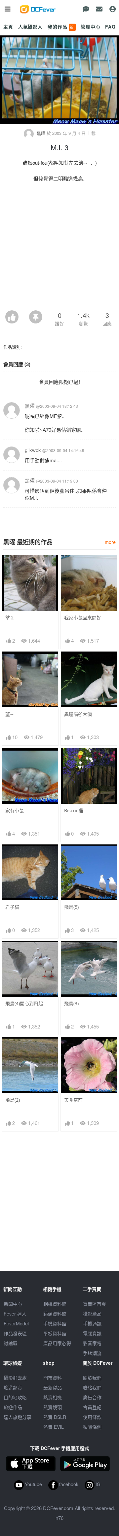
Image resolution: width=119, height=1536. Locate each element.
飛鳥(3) (71, 1003)
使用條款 (92, 1417)
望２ (10, 617)
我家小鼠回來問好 (82, 617)
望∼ (9, 714)
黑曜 (41, 133)
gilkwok (33, 449)
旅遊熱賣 (13, 1387)
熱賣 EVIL (53, 1426)
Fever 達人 (15, 1313)
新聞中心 (13, 1303)
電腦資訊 (92, 1333)
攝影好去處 (15, 1377)
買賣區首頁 (94, 1303)
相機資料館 (54, 1303)
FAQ (110, 26)
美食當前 (73, 1100)
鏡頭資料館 (54, 1313)
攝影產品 (92, 1313)
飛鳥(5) (71, 907)
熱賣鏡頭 (52, 1407)
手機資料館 (54, 1323)
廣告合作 (92, 1397)
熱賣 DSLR (54, 1417)
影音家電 (92, 1343)
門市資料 (52, 1377)
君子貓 (12, 907)
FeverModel (16, 1323)
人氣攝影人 (30, 26)
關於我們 (92, 1377)
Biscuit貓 (74, 810)
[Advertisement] (59, 248)
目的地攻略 (15, 1397)
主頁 (8, 26)
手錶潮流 (92, 1353)
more (110, 541)
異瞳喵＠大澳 (78, 714)
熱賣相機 (52, 1397)
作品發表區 (15, 1333)
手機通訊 (92, 1323)
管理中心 (90, 26)
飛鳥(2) (12, 1100)
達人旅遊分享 (17, 1417)
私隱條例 (92, 1426)
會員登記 (92, 1407)
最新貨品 (52, 1387)
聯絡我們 (92, 1387)
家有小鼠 (14, 810)
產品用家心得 (57, 1343)
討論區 (11, 1343)
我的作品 (61, 26)
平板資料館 (54, 1333)
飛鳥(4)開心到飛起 (24, 1003)
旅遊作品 (13, 1407)
